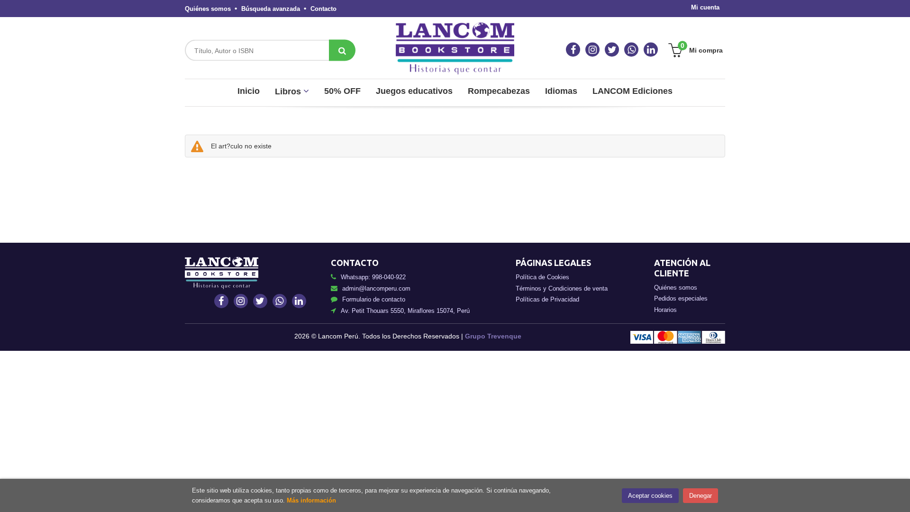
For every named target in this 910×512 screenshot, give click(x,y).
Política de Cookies (542, 277)
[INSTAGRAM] (592, 50)
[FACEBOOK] (573, 50)
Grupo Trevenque (493, 336)
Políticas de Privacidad (547, 299)
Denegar (700, 495)
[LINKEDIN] (651, 50)
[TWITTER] (612, 50)
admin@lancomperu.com (376, 288)
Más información (311, 500)
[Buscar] (342, 50)
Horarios (665, 309)
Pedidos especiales (681, 298)
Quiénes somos (208, 8)
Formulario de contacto (373, 299)
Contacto (323, 8)
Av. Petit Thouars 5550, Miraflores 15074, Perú (405, 310)
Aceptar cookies (650, 495)
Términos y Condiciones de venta (562, 288)
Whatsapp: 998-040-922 (373, 277)
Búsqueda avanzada (270, 8)
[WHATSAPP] (631, 50)
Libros (289, 91)
